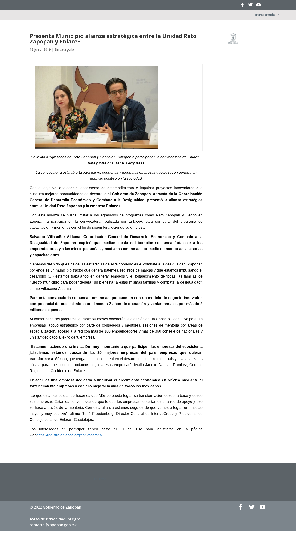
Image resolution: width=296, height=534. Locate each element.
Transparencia (264, 15)
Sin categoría (64, 49)
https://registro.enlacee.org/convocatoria (69, 435)
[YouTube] (258, 6)
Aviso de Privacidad (56, 519)
